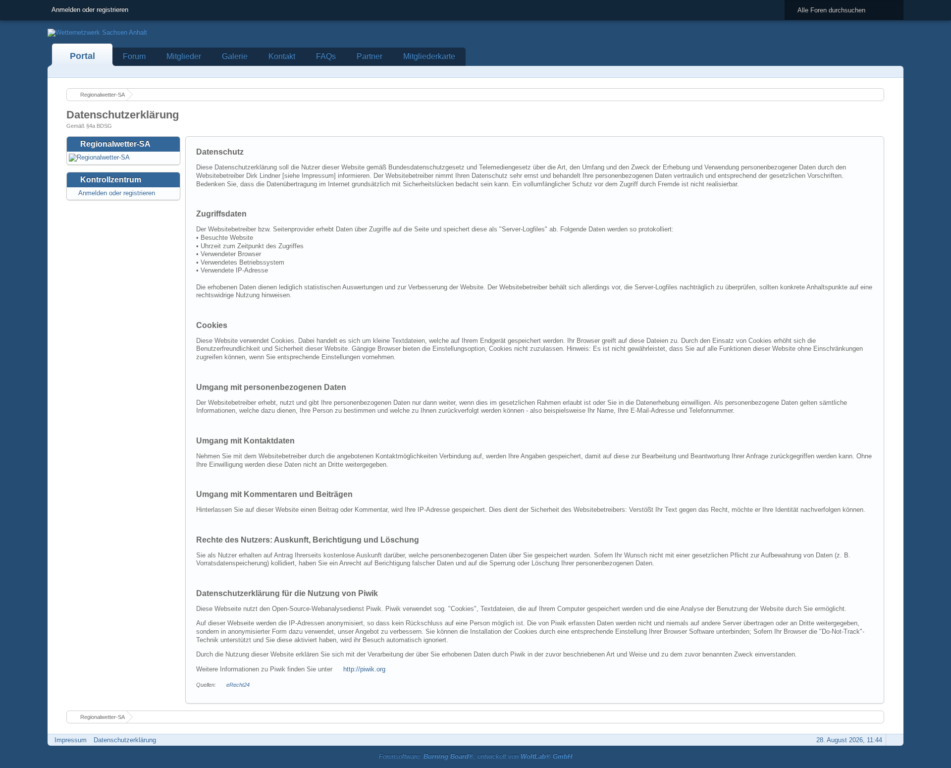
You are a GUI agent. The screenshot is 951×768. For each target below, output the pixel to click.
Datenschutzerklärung (125, 740)
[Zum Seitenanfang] (893, 740)
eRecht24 (238, 685)
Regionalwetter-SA (115, 144)
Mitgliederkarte (429, 56)
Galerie (235, 56)
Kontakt (281, 56)
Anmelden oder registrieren (90, 9)
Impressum (70, 740)
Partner (369, 56)
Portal (82, 56)
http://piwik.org (364, 669)
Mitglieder (183, 56)
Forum (134, 56)
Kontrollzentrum (110, 179)
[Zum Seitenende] (893, 71)
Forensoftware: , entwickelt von (475, 756)
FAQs (326, 56)
